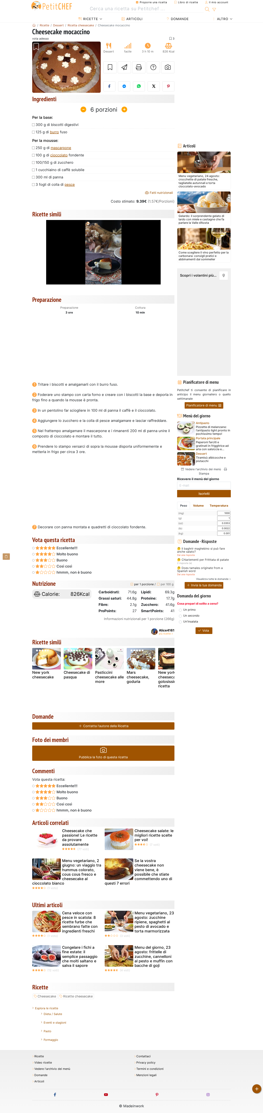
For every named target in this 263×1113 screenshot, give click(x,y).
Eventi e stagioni (55, 1022)
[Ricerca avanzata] (214, 10)
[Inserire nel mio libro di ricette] (110, 67)
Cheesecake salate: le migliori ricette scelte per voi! (154, 835)
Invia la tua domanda (206, 585)
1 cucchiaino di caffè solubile (60, 170)
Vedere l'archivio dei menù (202, 469)
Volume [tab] (198, 505)
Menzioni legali (146, 1075)
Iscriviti (204, 494)
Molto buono (67, 554)
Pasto (47, 1031)
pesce (70, 184)
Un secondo (191, 615)
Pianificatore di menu (202, 405)
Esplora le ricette (46, 1008)
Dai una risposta (186, 555)
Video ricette (43, 1062)
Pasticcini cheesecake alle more (109, 677)
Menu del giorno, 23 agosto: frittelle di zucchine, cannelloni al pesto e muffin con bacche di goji (154, 956)
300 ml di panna (49, 177)
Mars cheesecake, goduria (138, 677)
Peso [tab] (183, 505)
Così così (64, 566)
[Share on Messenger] (124, 86)
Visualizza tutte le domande (212, 578)
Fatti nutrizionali (161, 193)
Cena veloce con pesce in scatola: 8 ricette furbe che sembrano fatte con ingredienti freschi (80, 922)
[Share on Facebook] (109, 86)
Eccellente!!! (66, 548)
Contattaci (143, 1056)
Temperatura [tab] (219, 505)
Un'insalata (190, 621)
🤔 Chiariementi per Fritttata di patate (203, 559)
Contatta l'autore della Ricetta (105, 726)
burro (54, 132)
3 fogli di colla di (55, 184)
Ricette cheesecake (78, 996)
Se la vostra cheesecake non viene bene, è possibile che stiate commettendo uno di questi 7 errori (138, 871)
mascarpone (61, 148)
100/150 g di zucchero (54, 162)
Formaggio (51, 1040)
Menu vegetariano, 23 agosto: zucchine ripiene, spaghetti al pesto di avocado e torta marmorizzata (154, 922)
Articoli (134, 19)
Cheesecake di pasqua (77, 674)
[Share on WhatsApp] (139, 86)
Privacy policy (145, 1062)
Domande (179, 19)
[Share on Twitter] (154, 86)
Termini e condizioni (150, 1069)
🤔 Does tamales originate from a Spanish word (200, 569)
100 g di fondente (60, 155)
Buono (61, 560)
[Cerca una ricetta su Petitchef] (207, 9)
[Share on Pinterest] (168, 86)
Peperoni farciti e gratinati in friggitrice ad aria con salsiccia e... (212, 446)
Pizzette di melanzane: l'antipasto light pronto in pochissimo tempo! (213, 430)
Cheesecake (47, 996)
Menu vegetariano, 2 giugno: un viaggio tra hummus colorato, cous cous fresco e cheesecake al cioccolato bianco (66, 871)
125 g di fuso (51, 132)
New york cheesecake (43, 674)
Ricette (90, 19)
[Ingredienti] (6, 556)
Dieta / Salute (53, 1014)
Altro (222, 19)
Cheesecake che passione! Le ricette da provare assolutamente (79, 838)
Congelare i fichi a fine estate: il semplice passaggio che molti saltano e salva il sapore (80, 956)
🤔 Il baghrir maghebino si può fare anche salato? (201, 550)
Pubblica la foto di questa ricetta (103, 757)
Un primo (189, 609)
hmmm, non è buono (74, 572)
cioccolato (59, 155)
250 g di (53, 148)
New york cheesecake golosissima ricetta (169, 679)
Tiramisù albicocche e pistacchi (211, 459)
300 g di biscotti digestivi (57, 125)
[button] (37, 67)
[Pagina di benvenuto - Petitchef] (34, 25)
